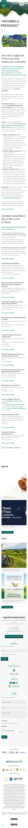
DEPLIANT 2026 (14, 674)
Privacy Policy (14, 819)
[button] (22, 3)
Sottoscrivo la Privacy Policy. (9, 654)
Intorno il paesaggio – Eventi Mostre (11, 447)
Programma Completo (7, 209)
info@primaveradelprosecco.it (15, 631)
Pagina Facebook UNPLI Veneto (12, 198)
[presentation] (12, 731)
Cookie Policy (14, 824)
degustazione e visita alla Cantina (15, 404)
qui (11, 149)
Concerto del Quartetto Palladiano (16, 408)
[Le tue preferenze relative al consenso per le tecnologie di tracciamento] (2, 825)
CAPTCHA (4, 726)
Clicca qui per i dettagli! (7, 259)
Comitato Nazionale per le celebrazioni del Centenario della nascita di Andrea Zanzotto (13, 125)
